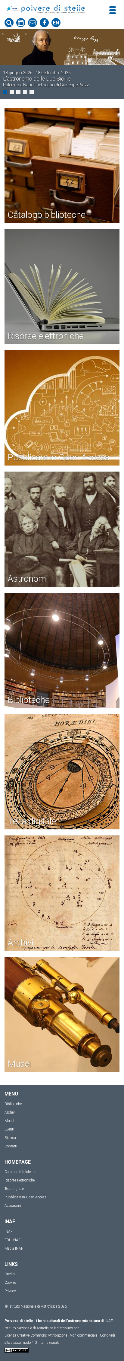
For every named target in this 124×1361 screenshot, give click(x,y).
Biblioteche (13, 1104)
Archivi (10, 1112)
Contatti (11, 1146)
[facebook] (44, 22)
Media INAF (14, 1248)
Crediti (10, 1274)
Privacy (10, 1291)
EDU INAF (12, 1240)
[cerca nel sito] (9, 22)
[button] (5, 92)
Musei (9, 1121)
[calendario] (20, 22)
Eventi (9, 1129)
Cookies (11, 1282)
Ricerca (10, 1138)
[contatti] (32, 22)
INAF (9, 1231)
